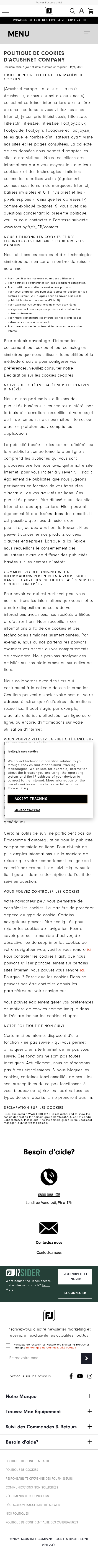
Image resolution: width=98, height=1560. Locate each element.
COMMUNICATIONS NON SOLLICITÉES (32, 1487)
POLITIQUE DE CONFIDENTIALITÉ (28, 1461)
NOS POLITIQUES (17, 1514)
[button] (5, 10)
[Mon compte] (81, 11)
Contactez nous (49, 1252)
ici (89, 949)
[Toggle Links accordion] (49, 1396)
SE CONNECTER (75, 1293)
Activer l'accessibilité (49, 2)
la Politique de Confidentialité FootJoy (51, 1347)
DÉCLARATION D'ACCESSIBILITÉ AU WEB (33, 1505)
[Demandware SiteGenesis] (49, 11)
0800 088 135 (49, 1195)
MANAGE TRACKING (28, 810)
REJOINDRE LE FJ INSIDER (75, 1276)
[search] (72, 11)
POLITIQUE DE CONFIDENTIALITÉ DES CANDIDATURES (42, 1522)
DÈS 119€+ (34, 20)
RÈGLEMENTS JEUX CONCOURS (27, 1496)
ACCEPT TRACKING (31, 799)
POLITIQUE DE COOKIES (22, 1470)
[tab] (90, 11)
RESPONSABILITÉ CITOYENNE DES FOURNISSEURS (39, 1479)
